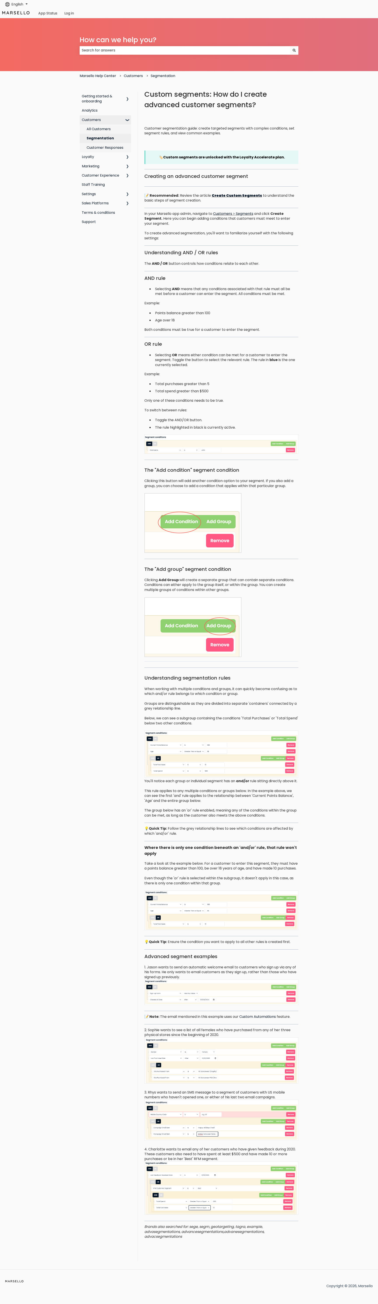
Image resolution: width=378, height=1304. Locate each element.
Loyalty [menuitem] (88, 156)
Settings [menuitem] (89, 193)
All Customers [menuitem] (99, 128)
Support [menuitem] (89, 221)
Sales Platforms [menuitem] (95, 203)
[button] (127, 96)
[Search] (294, 50)
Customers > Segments (233, 213)
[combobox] (185, 50)
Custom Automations (257, 1016)
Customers (133, 75)
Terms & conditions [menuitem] (98, 212)
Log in (69, 13)
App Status (47, 13)
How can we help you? (118, 40)
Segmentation (163, 75)
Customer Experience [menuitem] (100, 175)
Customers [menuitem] (91, 119)
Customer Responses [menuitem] (105, 147)
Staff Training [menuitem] (93, 184)
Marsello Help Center (98, 75)
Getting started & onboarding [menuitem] (97, 98)
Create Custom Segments (237, 195)
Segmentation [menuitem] (100, 138)
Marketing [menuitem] (90, 166)
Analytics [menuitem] (90, 110)
